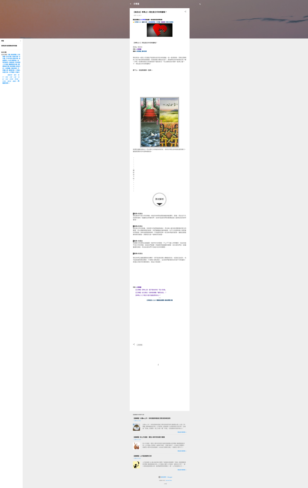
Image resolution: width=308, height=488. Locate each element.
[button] (185, 12)
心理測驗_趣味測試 (141, 51)
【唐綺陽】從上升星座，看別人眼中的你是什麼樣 (149, 437)
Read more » (182, 432)
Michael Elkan (169, 480)
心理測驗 (138, 49)
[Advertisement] (196, 32)
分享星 (136, 4)
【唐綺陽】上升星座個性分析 (142, 456)
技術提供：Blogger (166, 477)
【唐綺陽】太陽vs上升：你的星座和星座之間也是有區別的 (151, 418)
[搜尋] (200, 4)
